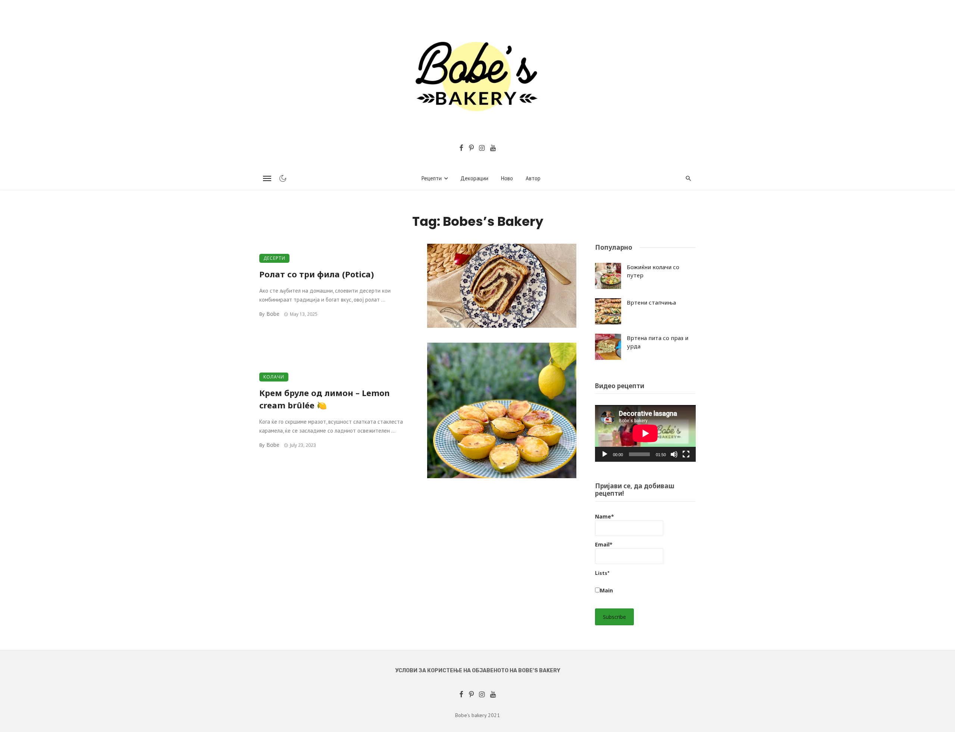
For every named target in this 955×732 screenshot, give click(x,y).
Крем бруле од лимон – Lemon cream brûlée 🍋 (324, 399)
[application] (645, 433)
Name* (604, 516)
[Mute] (674, 454)
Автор (533, 178)
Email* (604, 544)
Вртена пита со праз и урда (657, 342)
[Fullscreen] (686, 454)
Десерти (274, 258)
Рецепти (432, 178)
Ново (507, 178)
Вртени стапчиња (651, 302)
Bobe (272, 313)
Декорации (474, 178)
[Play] (604, 454)
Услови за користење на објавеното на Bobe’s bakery (477, 670)
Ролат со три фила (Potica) (316, 274)
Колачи (273, 377)
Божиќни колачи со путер (653, 271)
